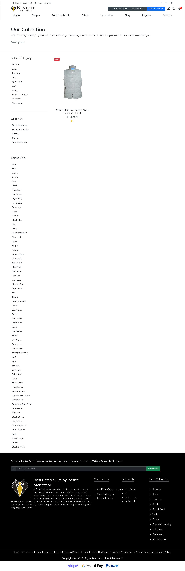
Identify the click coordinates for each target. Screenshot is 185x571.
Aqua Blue (17, 289)
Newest (15, 134)
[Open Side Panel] (168, 9)
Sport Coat (17, 82)
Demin (15, 216)
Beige (15, 246)
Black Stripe (18, 417)
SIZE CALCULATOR (118, 9)
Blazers (15, 65)
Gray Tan (16, 276)
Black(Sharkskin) (20, 353)
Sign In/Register (106, 494)
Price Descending (20, 129)
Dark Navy (17, 331)
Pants (14, 90)
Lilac (14, 327)
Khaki (14, 336)
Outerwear (17, 103)
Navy (14, 211)
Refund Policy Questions (46, 552)
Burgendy (16, 344)
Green (15, 173)
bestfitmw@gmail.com (109, 489)
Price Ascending (20, 125)
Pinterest (130, 501)
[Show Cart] (179, 9)
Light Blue (17, 323)
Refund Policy (88, 552)
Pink (14, 361)
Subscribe (153, 469)
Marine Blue (18, 284)
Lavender (16, 370)
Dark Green (17, 348)
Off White (16, 340)
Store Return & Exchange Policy (154, 552)
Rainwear (16, 99)
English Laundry (20, 95)
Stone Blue (17, 408)
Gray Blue (16, 280)
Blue (14, 169)
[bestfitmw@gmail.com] (171, 3)
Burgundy (16, 207)
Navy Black (17, 387)
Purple (15, 250)
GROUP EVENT (138, 9)
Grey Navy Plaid (19, 426)
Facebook (130, 489)
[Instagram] (166, 3)
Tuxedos (16, 73)
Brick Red (16, 374)
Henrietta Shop (44, 3)
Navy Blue (17, 190)
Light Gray (17, 310)
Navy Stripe (18, 438)
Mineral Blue (18, 254)
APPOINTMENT (156, 9)
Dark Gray (17, 318)
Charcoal (16, 237)
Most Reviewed (19, 142)
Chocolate (17, 259)
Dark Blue (17, 271)
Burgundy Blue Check (22, 404)
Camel (15, 443)
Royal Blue (17, 203)
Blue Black (17, 267)
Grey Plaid (17, 421)
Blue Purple (17, 383)
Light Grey (17, 199)
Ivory (14, 378)
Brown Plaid (17, 400)
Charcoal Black (19, 233)
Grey (14, 224)
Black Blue (17, 220)
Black (14, 186)
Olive (14, 229)
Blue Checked (18, 430)
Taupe (15, 297)
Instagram (131, 497)
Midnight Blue (19, 301)
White (15, 306)
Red (14, 164)
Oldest (15, 138)
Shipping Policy (70, 552)
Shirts (15, 77)
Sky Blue (16, 366)
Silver (14, 434)
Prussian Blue (18, 391)
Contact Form (105, 498)
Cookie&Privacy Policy (123, 552)
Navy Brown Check (21, 396)
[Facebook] (161, 3)
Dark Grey (17, 194)
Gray (14, 181)
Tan (13, 293)
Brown (15, 241)
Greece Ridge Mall (23, 3)
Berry (14, 314)
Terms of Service (22, 552)
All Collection (159, 539)
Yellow (15, 177)
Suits (14, 69)
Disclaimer (103, 552)
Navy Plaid (17, 263)
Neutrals (16, 413)
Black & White (18, 447)
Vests (14, 86)
